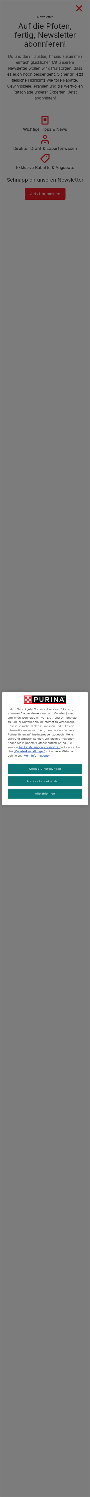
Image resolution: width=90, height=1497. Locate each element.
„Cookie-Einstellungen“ (29, 751)
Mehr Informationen (37, 755)
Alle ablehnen (45, 793)
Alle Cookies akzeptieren (45, 781)
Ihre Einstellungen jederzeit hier (39, 747)
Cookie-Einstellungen (45, 768)
